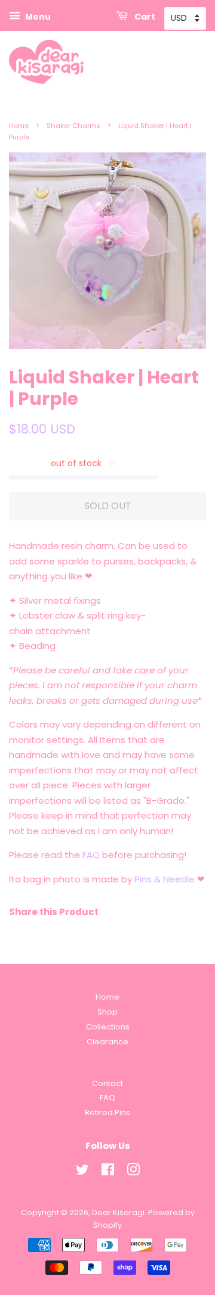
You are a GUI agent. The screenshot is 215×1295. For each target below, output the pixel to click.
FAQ (91, 854)
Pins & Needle (164, 879)
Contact (107, 1083)
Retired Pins (107, 1112)
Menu (37, 17)
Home (19, 125)
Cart (144, 17)
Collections (108, 1027)
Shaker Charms (73, 125)
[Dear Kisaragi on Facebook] (108, 1172)
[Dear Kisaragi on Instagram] (133, 1172)
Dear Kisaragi (118, 1212)
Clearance (107, 1042)
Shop (107, 1012)
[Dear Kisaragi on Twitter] (82, 1172)
